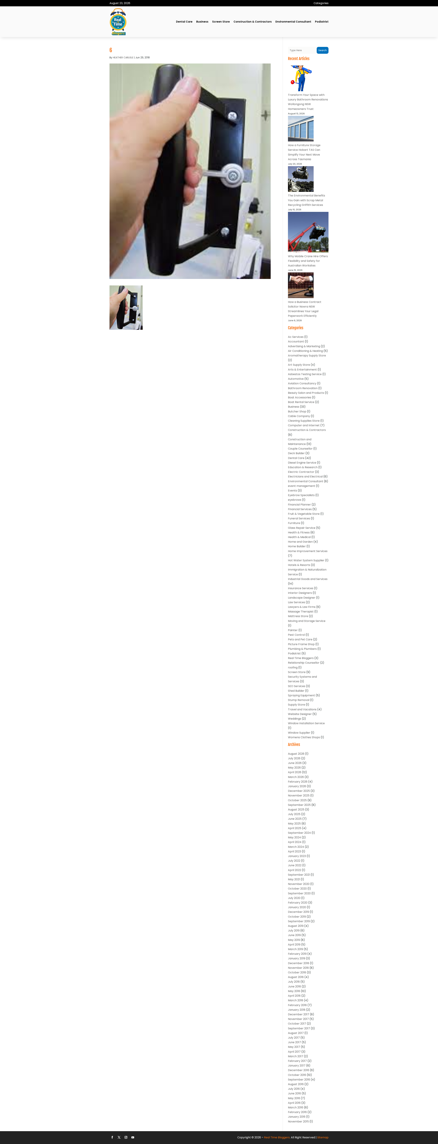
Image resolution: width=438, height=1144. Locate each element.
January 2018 (296, 1010)
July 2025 (294, 814)
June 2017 (294, 1042)
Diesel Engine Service (302, 463)
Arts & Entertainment (302, 370)
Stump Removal (298, 700)
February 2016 (297, 1112)
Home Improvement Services (307, 551)
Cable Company (299, 416)
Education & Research (303, 467)
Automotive (296, 379)
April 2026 (294, 772)
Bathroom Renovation (303, 388)
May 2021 (294, 879)
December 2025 (299, 791)
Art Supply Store (299, 365)
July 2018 (294, 982)
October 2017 (297, 1024)
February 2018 (297, 1005)
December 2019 (298, 912)
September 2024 (299, 833)
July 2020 (294, 898)
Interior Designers (300, 593)
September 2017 (299, 1028)
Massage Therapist (301, 611)
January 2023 (297, 856)
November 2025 (299, 795)
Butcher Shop (297, 411)
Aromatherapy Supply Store (307, 355)
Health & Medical (299, 537)
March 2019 (295, 949)
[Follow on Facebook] (112, 1137)
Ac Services (296, 337)
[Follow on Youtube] (133, 1137)
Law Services (296, 602)
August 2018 (296, 977)
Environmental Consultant (293, 21)
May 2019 (294, 940)
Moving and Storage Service (306, 621)
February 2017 (297, 1061)
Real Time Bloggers (301, 658)
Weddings (294, 719)
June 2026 (295, 763)
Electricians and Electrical (305, 476)
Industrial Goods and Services (307, 579)
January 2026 (297, 786)
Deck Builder (296, 453)
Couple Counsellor (300, 449)
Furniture (294, 523)
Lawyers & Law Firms (301, 607)
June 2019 (294, 935)
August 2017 (296, 1033)
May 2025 (294, 824)
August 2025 (296, 809)
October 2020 (297, 889)
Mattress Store (298, 616)
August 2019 (296, 926)
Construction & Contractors (253, 21)
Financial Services (300, 509)
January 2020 (297, 907)
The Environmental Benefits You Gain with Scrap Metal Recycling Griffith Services (306, 200)
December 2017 (298, 1014)
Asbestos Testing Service (305, 374)
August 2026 (296, 754)
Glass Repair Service (301, 528)
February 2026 (297, 782)
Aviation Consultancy (302, 383)
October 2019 (297, 917)
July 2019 (294, 930)
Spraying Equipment (301, 695)
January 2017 (296, 1066)
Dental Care (184, 21)
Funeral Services (299, 518)
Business (202, 21)
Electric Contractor (301, 472)
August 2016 (296, 1084)
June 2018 (294, 986)
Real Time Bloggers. (277, 1137)
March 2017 (295, 1056)
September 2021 (299, 875)
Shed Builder (296, 691)
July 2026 (294, 758)
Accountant (296, 341)
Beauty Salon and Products (306, 393)
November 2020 (299, 884)
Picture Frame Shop (301, 644)
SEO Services (296, 686)
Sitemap (322, 1137)
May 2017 (294, 1047)
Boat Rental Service (301, 402)
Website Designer (300, 714)
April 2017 (294, 1052)
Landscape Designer (301, 598)
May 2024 (294, 837)
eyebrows (294, 500)
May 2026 (294, 768)
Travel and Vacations (302, 709)
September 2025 (299, 805)
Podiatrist (321, 21)
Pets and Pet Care (300, 639)
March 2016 (295, 1107)
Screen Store (221, 21)
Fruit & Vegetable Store (304, 514)
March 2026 (296, 777)
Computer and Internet (304, 425)
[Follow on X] (119, 1137)
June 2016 (294, 1093)
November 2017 (298, 1019)
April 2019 (294, 945)
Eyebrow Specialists (301, 495)
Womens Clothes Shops (304, 737)
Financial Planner (299, 505)
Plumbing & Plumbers (302, 649)
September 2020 (299, 893)
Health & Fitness (299, 532)
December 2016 (298, 1070)
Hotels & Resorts (299, 565)
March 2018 (295, 1000)
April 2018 (294, 996)
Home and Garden (300, 542)
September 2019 (299, 921)
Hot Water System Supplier (306, 560)
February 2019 (297, 954)
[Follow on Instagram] (126, 1137)
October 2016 (297, 1075)
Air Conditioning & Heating (305, 351)
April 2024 (294, 842)
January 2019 (296, 958)
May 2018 (294, 991)
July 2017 (294, 1038)
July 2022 (294, 861)
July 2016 (294, 1089)
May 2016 (294, 1098)
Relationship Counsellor (303, 663)
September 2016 (299, 1080)
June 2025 (295, 819)
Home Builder (297, 546)
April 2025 (294, 828)
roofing (293, 667)
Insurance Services (300, 588)
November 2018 (298, 968)
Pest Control (296, 635)
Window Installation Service (306, 723)
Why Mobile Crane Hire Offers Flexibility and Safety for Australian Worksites (308, 260)
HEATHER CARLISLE (123, 57)
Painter (293, 630)
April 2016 (294, 1103)
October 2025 (297, 800)
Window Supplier (299, 733)
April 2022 (294, 870)
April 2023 (294, 851)
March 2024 (296, 847)
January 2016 (296, 1117)
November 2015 (298, 1121)
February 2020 (297, 903)
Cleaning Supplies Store (304, 421)
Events (292, 491)
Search (322, 50)
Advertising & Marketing (304, 346)
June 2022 (294, 865)
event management (301, 486)
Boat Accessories (299, 397)
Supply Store (296, 705)
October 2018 (297, 972)
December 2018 (298, 963)
